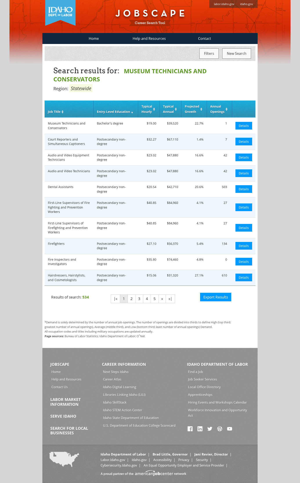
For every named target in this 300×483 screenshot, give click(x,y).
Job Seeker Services (202, 379)
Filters (209, 53)
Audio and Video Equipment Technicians (68, 157)
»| (170, 298)
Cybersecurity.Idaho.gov (119, 465)
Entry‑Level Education (113, 112)
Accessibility (162, 459)
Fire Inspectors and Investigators (62, 261)
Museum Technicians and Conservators (66, 125)
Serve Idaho (63, 416)
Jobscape (59, 364)
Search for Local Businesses (69, 431)
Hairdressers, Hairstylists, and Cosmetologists (66, 277)
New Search (236, 53)
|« (115, 298)
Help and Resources (149, 38)
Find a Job (195, 372)
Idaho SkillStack (115, 402)
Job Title (54, 112)
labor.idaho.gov (224, 4)
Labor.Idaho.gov (113, 459)
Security (202, 459)
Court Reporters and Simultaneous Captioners (66, 141)
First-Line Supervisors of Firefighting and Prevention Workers (68, 227)
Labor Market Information (65, 402)
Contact (204, 38)
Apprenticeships (200, 394)
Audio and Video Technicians (69, 171)
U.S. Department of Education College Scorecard (139, 425)
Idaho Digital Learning (119, 387)
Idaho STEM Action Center (122, 410)
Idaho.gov (139, 459)
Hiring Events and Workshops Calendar (217, 402)
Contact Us (59, 387)
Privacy (183, 459)
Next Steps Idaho (115, 372)
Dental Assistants (60, 187)
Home (94, 38)
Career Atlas (112, 379)
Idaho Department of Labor (217, 364)
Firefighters (56, 244)
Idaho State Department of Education (131, 417)
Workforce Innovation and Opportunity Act (217, 413)
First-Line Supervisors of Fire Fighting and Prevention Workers (69, 207)
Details (244, 126)
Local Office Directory (204, 387)
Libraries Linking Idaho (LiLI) (124, 394)
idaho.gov (246, 4)
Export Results (215, 297)
